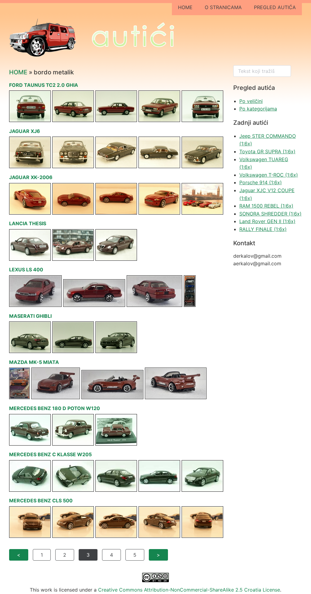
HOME (185, 7)
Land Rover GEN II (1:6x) (267, 221)
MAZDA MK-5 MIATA (34, 362)
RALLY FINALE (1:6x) (263, 229)
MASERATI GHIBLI (30, 316)
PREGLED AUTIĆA (275, 7)
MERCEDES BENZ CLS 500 (41, 500)
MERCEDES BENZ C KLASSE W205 (50, 454)
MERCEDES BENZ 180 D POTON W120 (54, 408)
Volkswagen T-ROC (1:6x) (268, 175)
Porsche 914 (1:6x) (260, 182)
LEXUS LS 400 (26, 269)
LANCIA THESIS (27, 223)
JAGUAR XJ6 (24, 131)
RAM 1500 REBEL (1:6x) (266, 206)
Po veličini (251, 101)
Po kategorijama (258, 109)
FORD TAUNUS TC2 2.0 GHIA (43, 85)
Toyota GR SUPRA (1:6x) (267, 151)
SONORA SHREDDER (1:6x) (270, 214)
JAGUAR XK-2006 (31, 177)
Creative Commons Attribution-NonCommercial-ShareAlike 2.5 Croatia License (189, 590)
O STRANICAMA (223, 7)
